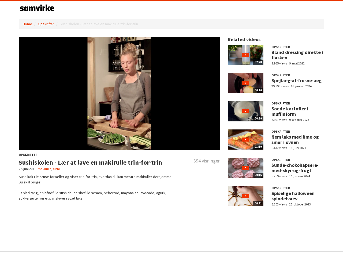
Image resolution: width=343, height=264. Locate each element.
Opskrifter (46, 23)
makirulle (44, 169)
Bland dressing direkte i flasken (297, 55)
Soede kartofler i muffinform (289, 111)
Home (27, 23)
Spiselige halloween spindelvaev (293, 196)
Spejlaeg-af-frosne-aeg (296, 80)
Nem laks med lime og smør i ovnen (295, 139)
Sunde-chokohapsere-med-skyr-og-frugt (295, 167)
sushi (56, 169)
